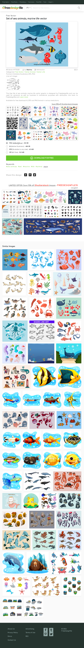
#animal (39, 166)
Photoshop (23, 2)
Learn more (24, 97)
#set (20, 166)
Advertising (30, 629)
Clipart (50, 2)
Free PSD (38, 2)
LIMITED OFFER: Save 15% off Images (32, 185)
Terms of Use (30, 632)
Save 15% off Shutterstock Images (65, 104)
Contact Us (12, 640)
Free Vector (5, 2)
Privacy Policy (13, 632)
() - (18, 143)
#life (32, 166)
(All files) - (16, 152)
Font (45, 2)
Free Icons (31, 2)
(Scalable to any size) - (21, 149)
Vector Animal (30, 72)
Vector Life (41, 72)
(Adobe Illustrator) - (19, 146)
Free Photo (14, 2)
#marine (26, 166)
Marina (29, 70)
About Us (11, 629)
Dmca (10, 636)
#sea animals (11, 166)
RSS (27, 636)
